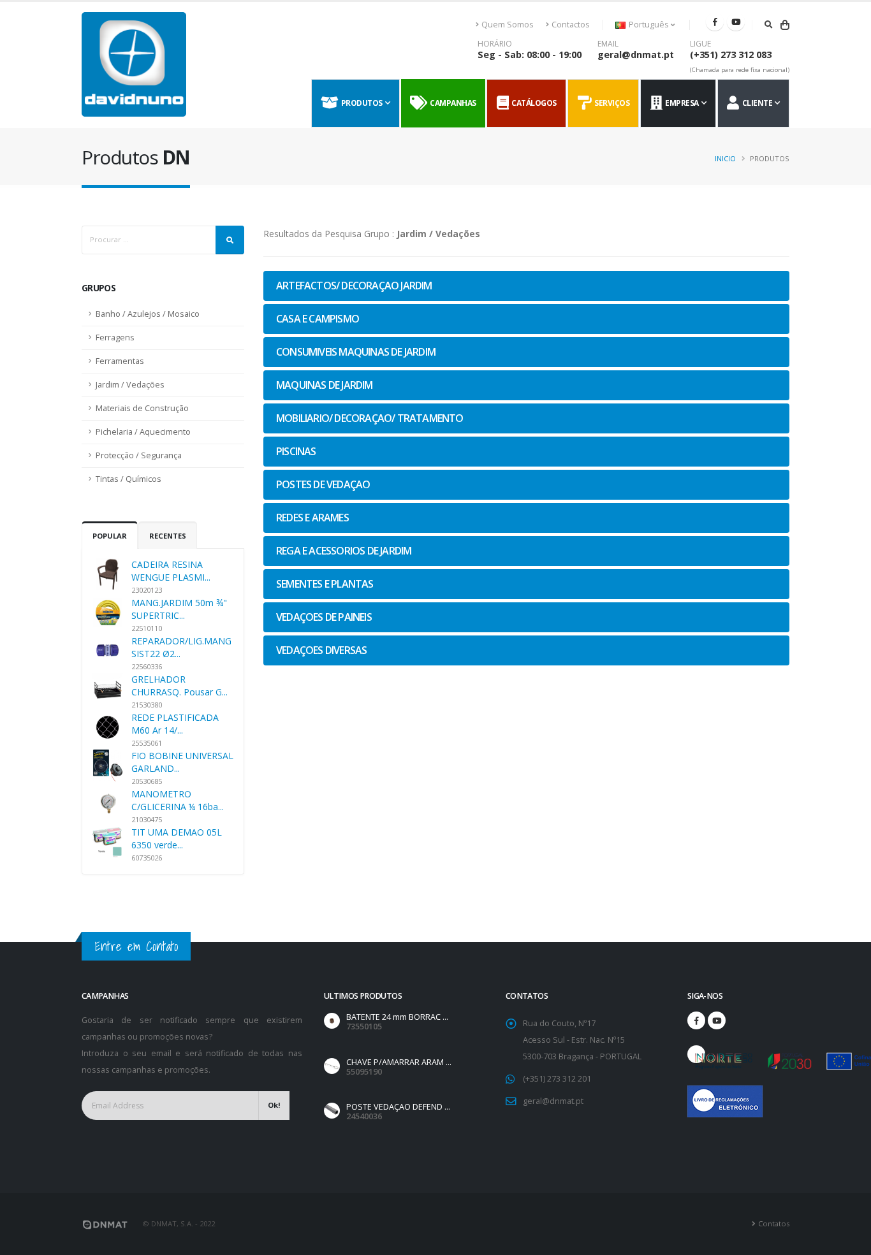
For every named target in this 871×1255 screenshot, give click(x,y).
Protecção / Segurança (139, 455)
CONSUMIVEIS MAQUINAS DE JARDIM (355, 352)
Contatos (773, 1223)
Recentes (167, 535)
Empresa (680, 103)
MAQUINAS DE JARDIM (324, 385)
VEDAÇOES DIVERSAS (321, 650)
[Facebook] (715, 22)
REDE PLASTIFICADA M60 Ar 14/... (175, 723)
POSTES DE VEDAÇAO (323, 484)
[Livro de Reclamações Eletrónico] (696, 1094)
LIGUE (700, 44)
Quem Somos (507, 24)
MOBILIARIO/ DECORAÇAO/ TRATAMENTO (370, 418)
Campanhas (451, 103)
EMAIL (607, 44)
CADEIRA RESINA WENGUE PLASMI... (170, 570)
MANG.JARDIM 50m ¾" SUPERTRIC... (179, 609)
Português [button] (649, 24)
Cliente (756, 103)
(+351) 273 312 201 (557, 1078)
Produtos (360, 103)
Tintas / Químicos (128, 479)
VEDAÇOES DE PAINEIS (324, 617)
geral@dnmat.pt (635, 54)
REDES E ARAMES (312, 518)
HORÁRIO (495, 44)
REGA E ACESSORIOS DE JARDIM (343, 551)
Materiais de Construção (142, 408)
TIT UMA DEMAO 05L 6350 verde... (176, 838)
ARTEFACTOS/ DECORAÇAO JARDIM (354, 286)
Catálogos (532, 103)
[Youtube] (736, 22)
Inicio (725, 158)
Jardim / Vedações (130, 384)
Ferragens (115, 337)
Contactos (571, 24)
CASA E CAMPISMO (317, 319)
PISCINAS (296, 451)
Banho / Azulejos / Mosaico (148, 313)
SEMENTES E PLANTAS (325, 584)
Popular (109, 535)
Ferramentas (120, 361)
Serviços (610, 103)
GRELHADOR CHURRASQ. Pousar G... (179, 685)
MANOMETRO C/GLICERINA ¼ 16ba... (177, 800)
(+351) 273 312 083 (731, 54)
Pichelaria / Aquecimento (143, 431)
